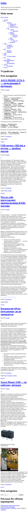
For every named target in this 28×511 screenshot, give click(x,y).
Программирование (9, 60)
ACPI (6, 375)
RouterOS (12, 42)
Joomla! (9, 48)
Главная (6, 20)
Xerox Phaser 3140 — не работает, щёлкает (14, 383)
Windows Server (14, 27)
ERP (5, 55)
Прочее (6, 64)
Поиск (2, 494)
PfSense (15, 36)
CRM (5, 53)
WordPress (9, 45)
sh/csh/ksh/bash (10, 63)
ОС (5, 21)
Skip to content (4, 17)
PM (5, 49)
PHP (8, 62)
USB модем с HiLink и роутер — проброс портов (13, 148)
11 (1, 391)
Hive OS (15, 41)
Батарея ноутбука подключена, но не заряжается (11, 311)
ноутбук (15, 375)
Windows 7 (13, 25)
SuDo (3, 3)
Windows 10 (13, 24)
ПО (5, 57)
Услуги (5, 67)
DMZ (6, 190)
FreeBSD (12, 34)
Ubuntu (12, 39)
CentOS (12, 29)
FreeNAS (15, 35)
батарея (10, 375)
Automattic (3, 509)
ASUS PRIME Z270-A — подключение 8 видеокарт (12, 83)
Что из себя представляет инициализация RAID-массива (13, 201)
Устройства (10, 66)
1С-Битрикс (10, 46)
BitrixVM (15, 31)
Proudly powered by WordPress (8, 508)
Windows (9, 22)
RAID (6, 302)
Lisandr (7, 90)
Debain (12, 32)
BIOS (6, 139)
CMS (5, 43)
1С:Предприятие (11, 56)
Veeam (8, 59)
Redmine (9, 50)
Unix (8, 28)
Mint (11, 38)
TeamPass (9, 52)
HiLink (10, 190)
